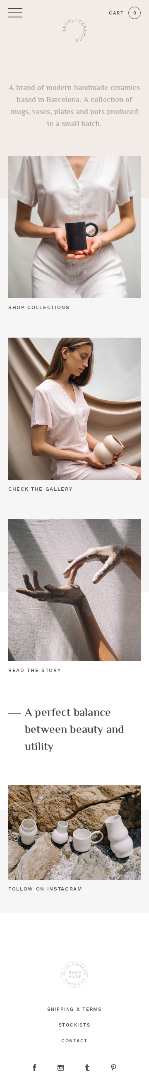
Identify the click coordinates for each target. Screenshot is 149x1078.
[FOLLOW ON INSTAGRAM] (74, 832)
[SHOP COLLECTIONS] (74, 227)
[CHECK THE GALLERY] (74, 409)
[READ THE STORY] (74, 590)
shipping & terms (74, 1010)
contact (74, 1041)
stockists (74, 1025)
